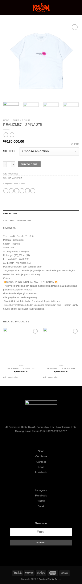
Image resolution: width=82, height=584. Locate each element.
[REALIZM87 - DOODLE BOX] (61, 345)
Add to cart (29, 164)
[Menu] (5, 7)
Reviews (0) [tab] (9, 228)
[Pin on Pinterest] (27, 190)
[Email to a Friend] (22, 190)
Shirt (16, 120)
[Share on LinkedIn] (32, 190)
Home (6, 120)
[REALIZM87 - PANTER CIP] (21, 345)
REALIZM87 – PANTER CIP (21, 368)
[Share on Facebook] (11, 190)
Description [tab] (10, 214)
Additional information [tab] (17, 221)
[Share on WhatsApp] (5, 190)
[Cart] (77, 7)
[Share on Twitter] (16, 190)
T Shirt (26, 120)
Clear (75, 144)
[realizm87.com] (41, 7)
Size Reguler (9, 151)
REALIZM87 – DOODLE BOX (61, 368)
